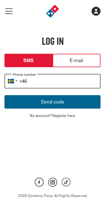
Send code (52, 102)
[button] (11, 81)
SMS (28, 60)
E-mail (76, 60)
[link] (52, 11)
